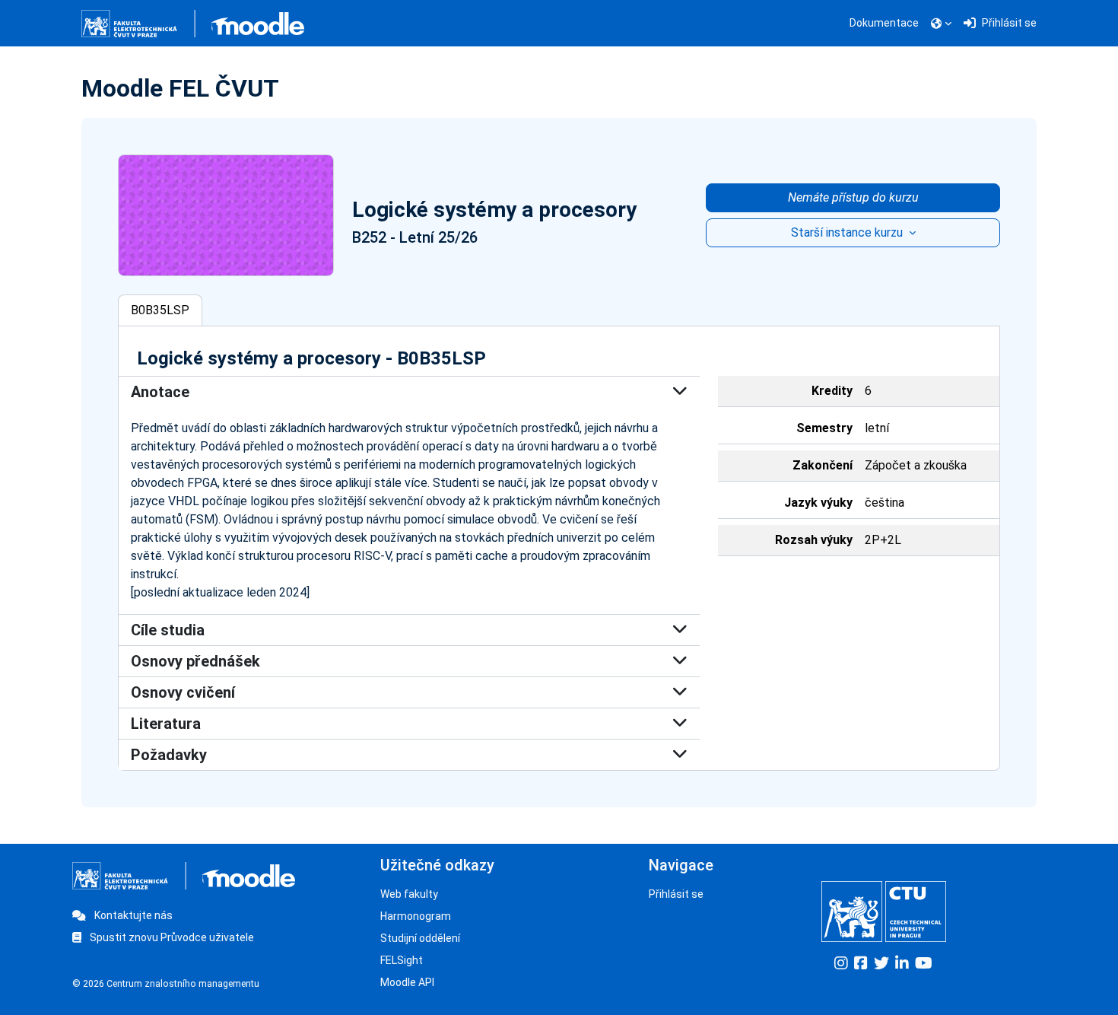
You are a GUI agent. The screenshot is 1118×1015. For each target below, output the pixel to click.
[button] (941, 23)
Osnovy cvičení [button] (183, 692)
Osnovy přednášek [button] (195, 661)
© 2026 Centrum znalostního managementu (165, 983)
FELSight (401, 960)
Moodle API (407, 982)
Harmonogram (415, 916)
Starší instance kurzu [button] (848, 232)
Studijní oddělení (420, 938)
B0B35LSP (160, 310)
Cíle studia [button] (168, 630)
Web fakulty (409, 894)
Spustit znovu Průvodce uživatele (170, 937)
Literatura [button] (166, 723)
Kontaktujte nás (132, 915)
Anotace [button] (160, 392)
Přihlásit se (676, 894)
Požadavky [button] (169, 755)
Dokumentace (884, 23)
